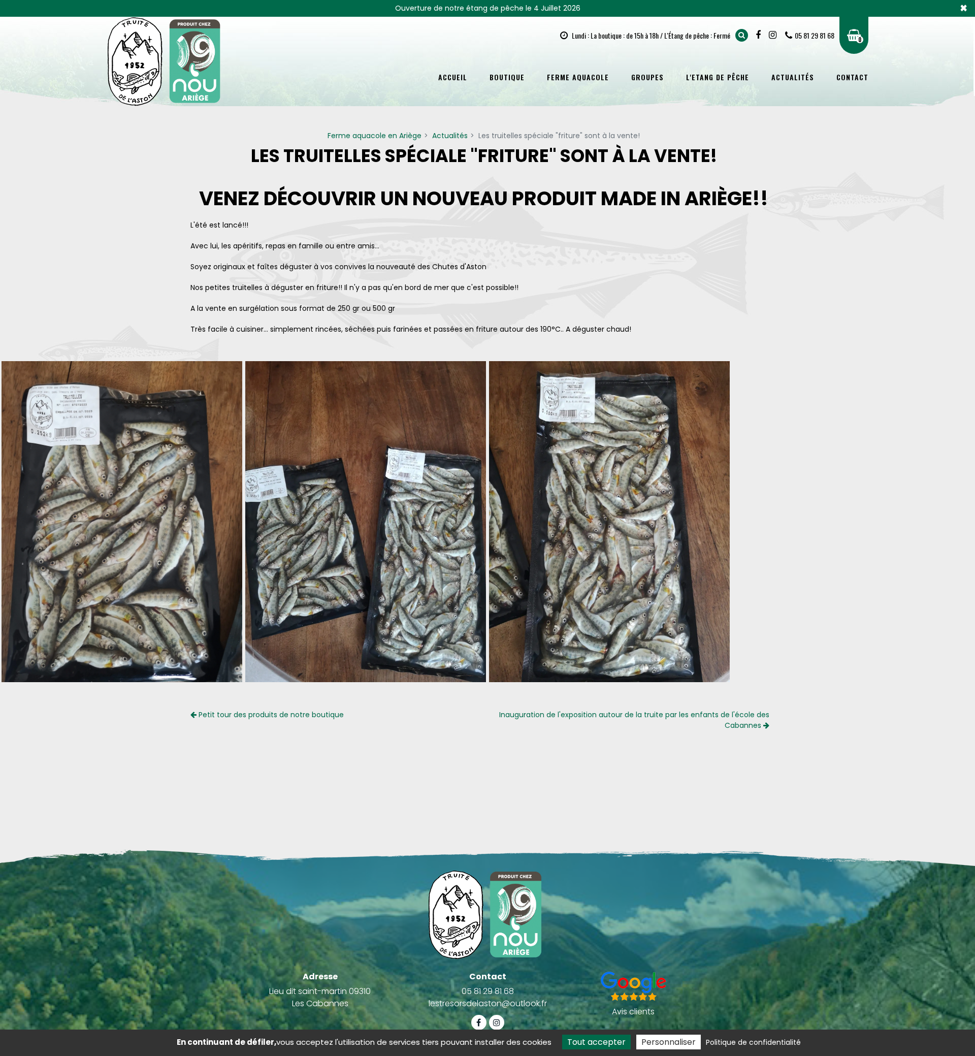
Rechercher (741, 35)
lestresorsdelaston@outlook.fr (488, 1003)
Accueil (452, 77)
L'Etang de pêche (717, 77)
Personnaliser (668, 1042)
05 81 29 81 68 (488, 991)
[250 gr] (122, 521)
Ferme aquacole (578, 77)
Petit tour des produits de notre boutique (270, 715)
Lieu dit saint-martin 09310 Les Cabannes (320, 997)
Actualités (792, 77)
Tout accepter (596, 1042)
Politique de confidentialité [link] (753, 1042)
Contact (852, 77)
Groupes (647, 77)
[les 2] (365, 521)
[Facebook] (759, 35)
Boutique (507, 77)
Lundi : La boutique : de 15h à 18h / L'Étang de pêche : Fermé (650, 35)
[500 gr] (609, 521)
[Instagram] (774, 35)
